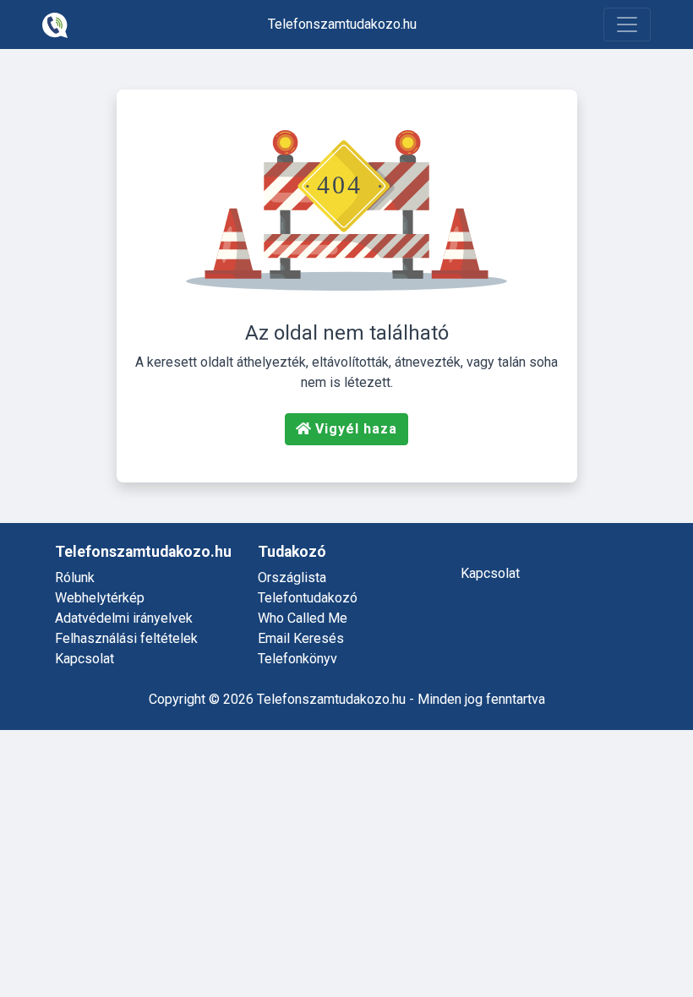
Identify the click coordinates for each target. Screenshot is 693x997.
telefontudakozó (307, 598)
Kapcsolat (84, 659)
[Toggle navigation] (627, 24)
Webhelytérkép (100, 598)
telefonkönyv (297, 659)
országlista (292, 577)
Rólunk (75, 577)
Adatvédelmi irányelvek (124, 618)
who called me (302, 618)
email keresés (301, 638)
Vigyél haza (356, 429)
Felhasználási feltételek (126, 638)
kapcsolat (490, 573)
